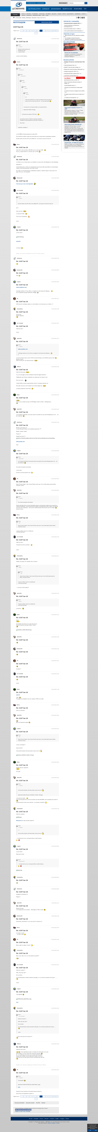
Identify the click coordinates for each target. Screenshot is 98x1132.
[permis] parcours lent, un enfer (72, 80)
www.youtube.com (20, 441)
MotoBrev (48, 13)
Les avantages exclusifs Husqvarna (72, 38)
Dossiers (46, 1118)
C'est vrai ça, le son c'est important (24, 183)
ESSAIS (45, 9)
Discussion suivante (30, 1102)
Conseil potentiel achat (70, 85)
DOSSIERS (56, 9)
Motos (64, 13)
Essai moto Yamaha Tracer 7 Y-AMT (72, 28)
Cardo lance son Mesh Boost (71, 75)
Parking (23, 17)
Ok (90, 1130)
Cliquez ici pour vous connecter (22, 1111)
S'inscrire (40, 3)
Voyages (62, 1118)
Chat (43, 15)
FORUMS (78, 9)
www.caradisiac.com (21, 287)
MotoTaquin (28, 17)
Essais (41, 1118)
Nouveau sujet (46, 22)
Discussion (34, 17)
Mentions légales (51, 1123)
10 (53, 30)
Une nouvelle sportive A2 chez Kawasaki (74, 30)
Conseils (52, 1118)
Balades (54, 13)
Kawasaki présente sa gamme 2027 (73, 73)
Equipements (70, 13)
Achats (84, 13)
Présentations (37, 15)
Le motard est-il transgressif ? (71, 97)
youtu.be (18, 241)
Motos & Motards (26, 13)
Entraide (29, 15)
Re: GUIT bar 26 (22, 41)
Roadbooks (78, 13)
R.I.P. (17, 1002)
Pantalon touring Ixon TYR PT (71, 71)
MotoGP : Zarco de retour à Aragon (72, 67)
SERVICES (67, 9)
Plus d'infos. (92, 1128)
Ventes (23, 15)
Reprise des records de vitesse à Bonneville (74, 69)
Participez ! (80, 77)
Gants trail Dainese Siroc (70, 65)
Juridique (42, 13)
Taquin (59, 13)
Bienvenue (18, 820)
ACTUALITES (34, 9)
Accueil (30, 1118)
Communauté (18, 17)
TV (85, 9)
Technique (35, 13)
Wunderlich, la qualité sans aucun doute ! (73, 39)
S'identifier (31, 3)
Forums (15, 14)
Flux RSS (38, 1102)
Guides (57, 1118)
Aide (47, 15)
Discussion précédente (19, 1102)
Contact (58, 1123)
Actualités (36, 1118)
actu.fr (18, 694)
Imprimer (43, 1102)
